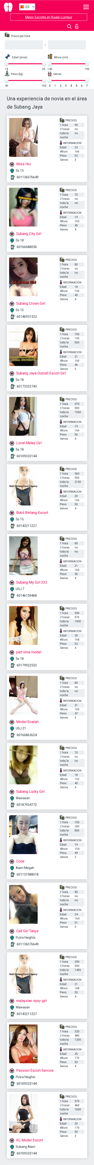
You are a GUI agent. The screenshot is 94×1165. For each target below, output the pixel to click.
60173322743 (27, 386)
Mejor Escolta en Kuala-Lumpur (48, 17)
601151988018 (28, 874)
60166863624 (27, 735)
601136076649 (28, 177)
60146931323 (27, 317)
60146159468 (27, 595)
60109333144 (27, 456)
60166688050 (27, 247)
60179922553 (27, 665)
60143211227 (27, 526)
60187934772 (27, 805)
